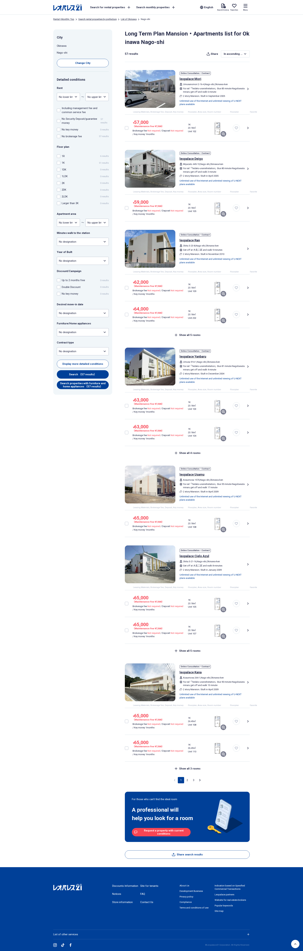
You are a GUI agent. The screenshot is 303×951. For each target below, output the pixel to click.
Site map (219, 911)
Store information (122, 902)
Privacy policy (186, 896)
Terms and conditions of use (194, 907)
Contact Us (146, 902)
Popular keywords (224, 905)
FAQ (142, 894)
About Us (184, 885)
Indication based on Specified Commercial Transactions (230, 887)
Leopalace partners (224, 894)
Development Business (191, 891)
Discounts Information (125, 885)
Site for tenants (149, 885)
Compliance (186, 902)
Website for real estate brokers (230, 900)
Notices (116, 894)
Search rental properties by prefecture (97, 19)
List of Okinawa (129, 19)
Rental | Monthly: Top (63, 19)
